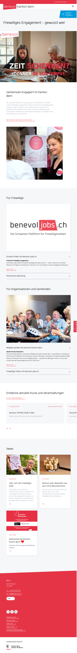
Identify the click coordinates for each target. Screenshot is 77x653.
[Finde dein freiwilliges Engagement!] (69, 14)
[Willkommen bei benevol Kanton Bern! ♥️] (21, 529)
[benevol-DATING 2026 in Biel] (35, 410)
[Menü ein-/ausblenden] (73, 6)
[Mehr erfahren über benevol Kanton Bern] (34, 153)
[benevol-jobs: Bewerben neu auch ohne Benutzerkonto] (54, 478)
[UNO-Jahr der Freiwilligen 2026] (21, 478)
